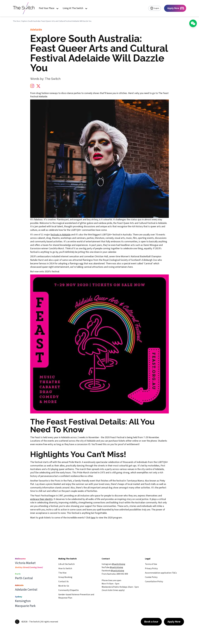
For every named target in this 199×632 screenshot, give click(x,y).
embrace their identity (41, 499)
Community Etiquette (68, 590)
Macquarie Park (25, 606)
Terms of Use (151, 564)
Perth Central (24, 578)
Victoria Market (25, 563)
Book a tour (151, 621)
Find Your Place (46, 8)
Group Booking (65, 577)
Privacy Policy (151, 568)
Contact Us (63, 581)
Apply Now (173, 621)
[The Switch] (24, 8)
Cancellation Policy (154, 581)
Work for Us (63, 585)
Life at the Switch (66, 564)
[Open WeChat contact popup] (193, 23)
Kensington (23, 601)
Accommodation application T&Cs (161, 572)
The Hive (16, 21)
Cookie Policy (151, 577)
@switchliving (118, 564)
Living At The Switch (73, 8)
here (93, 517)
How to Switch (65, 568)
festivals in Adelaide (60, 234)
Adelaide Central (26, 589)
